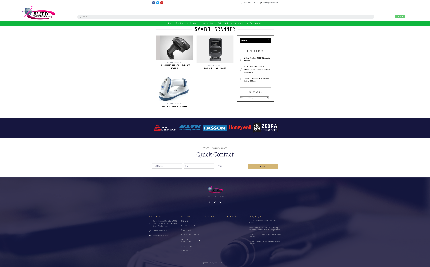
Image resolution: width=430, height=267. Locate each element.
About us (243, 23)
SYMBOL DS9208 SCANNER (215, 68)
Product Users (208, 23)
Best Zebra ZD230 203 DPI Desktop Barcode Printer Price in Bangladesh (257, 69)
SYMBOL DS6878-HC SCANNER (174, 106)
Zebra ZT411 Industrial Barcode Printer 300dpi (265, 242)
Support (194, 23)
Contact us (256, 23)
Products (181, 23)
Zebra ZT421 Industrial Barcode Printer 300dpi (265, 235)
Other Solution (226, 23)
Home (171, 23)
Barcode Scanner (174, 62)
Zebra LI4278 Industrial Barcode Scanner (174, 67)
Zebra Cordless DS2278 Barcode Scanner (262, 222)
